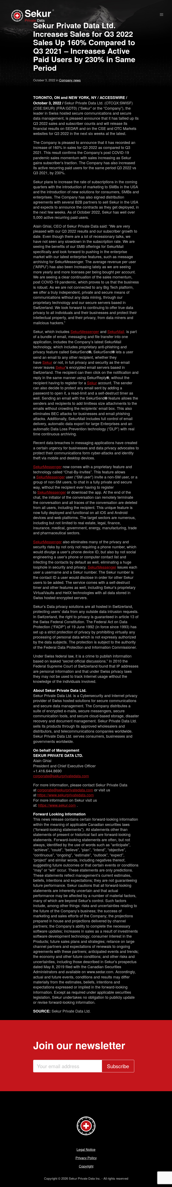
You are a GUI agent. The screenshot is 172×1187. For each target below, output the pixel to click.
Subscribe (118, 1066)
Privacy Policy (86, 1157)
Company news (70, 80)
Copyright (86, 1166)
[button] (161, 14)
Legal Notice (86, 1149)
